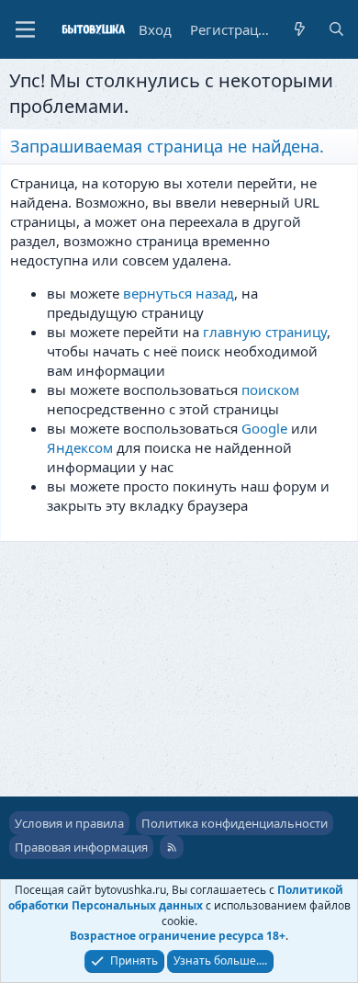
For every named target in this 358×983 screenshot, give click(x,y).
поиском (270, 389)
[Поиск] (336, 30)
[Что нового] (300, 30)
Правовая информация (81, 847)
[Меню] (25, 29)
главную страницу (265, 331)
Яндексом (80, 447)
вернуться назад (178, 293)
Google (264, 428)
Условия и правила (69, 823)
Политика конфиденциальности (234, 823)
